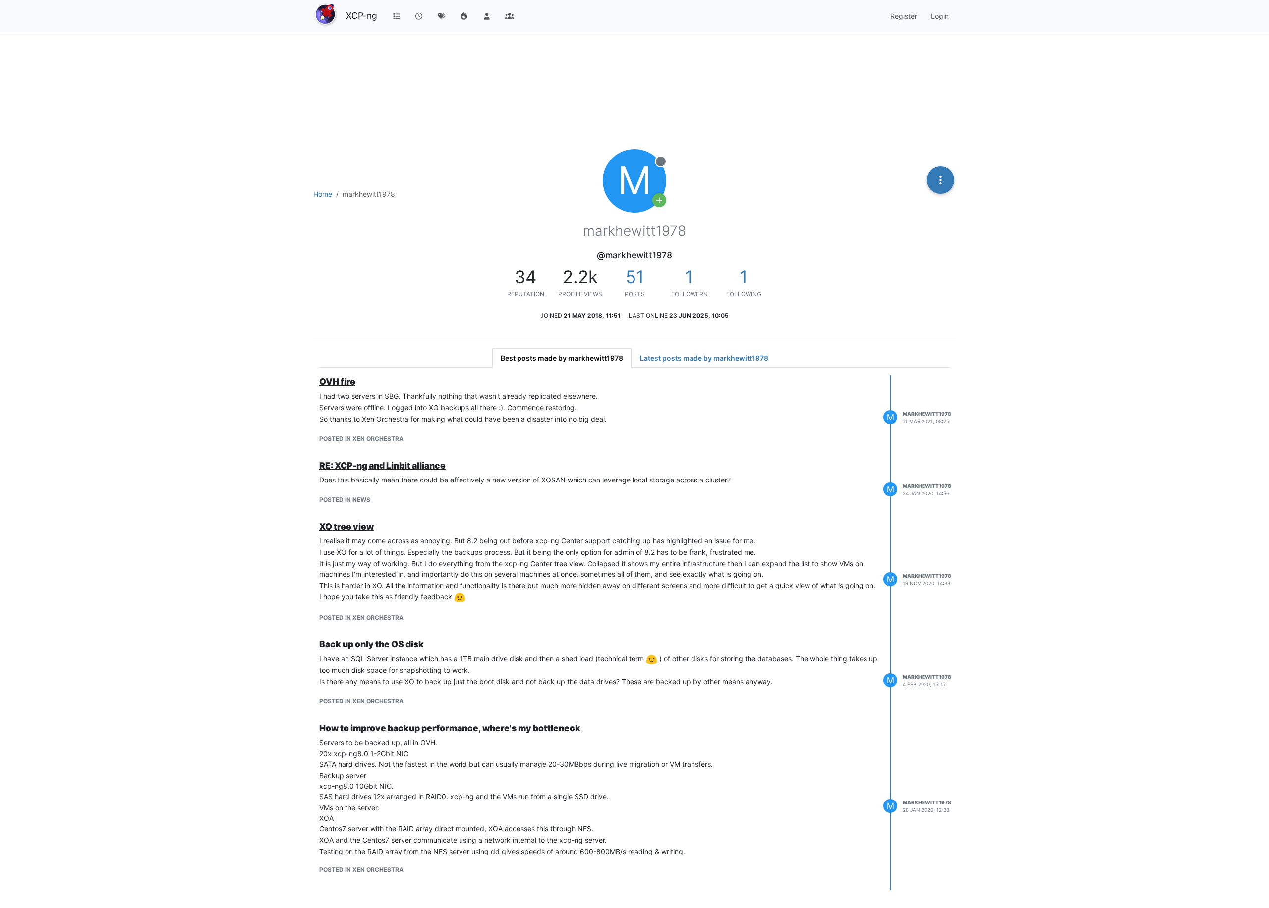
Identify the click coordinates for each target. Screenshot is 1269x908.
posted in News (344, 499)
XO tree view (346, 526)
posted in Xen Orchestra (361, 438)
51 (635, 277)
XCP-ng (361, 15)
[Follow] (659, 200)
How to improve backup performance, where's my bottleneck (449, 728)
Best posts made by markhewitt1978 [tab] (562, 358)
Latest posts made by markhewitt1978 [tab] (704, 358)
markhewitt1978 (927, 414)
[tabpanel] (634, 633)
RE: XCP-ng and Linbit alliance (382, 465)
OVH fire (337, 381)
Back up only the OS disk (371, 644)
